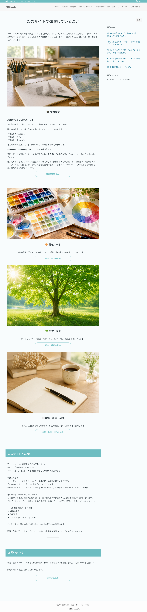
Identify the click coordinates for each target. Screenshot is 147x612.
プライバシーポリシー (83, 605)
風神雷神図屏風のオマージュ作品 (119, 67)
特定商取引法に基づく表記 (65, 605)
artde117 (11, 6)
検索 (138, 20)
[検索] (140, 1)
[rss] (137, 1)
